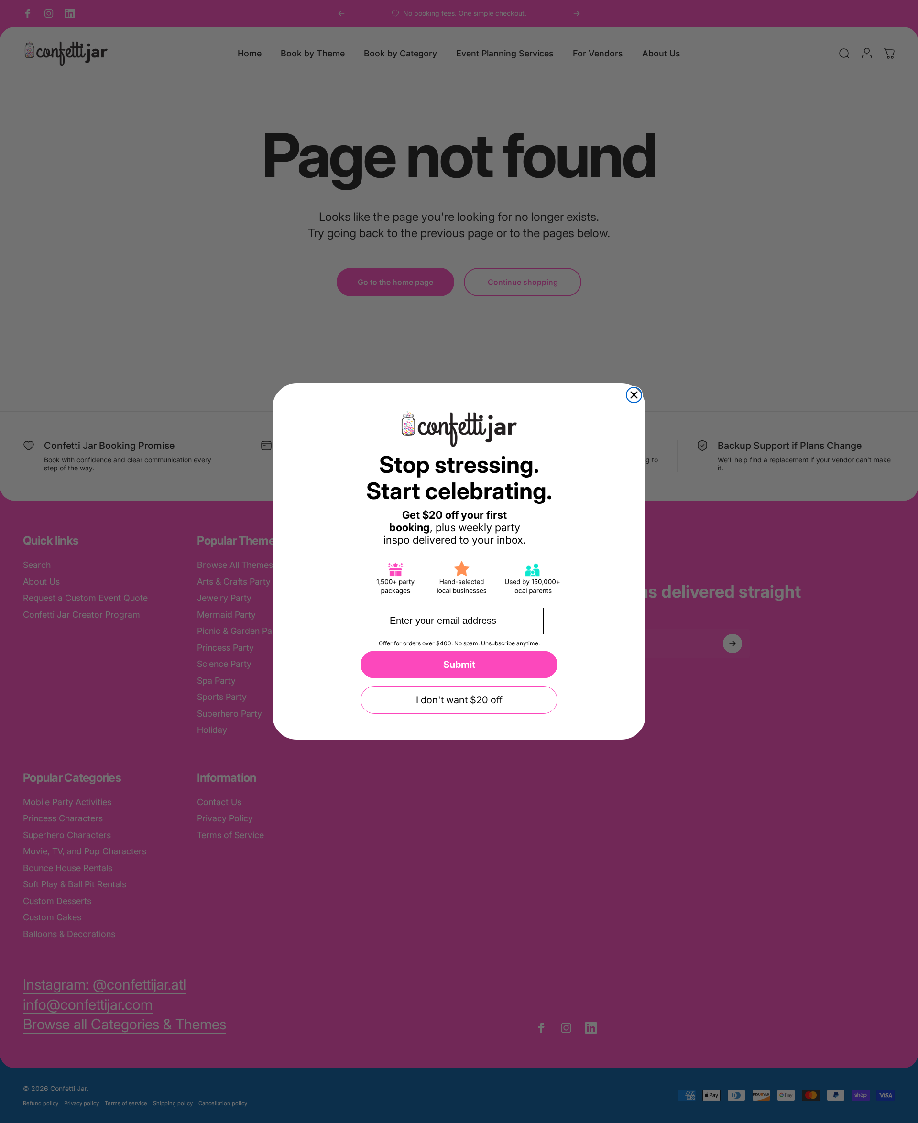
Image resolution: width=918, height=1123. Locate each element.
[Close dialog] (634, 395)
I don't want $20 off (459, 700)
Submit (459, 664)
